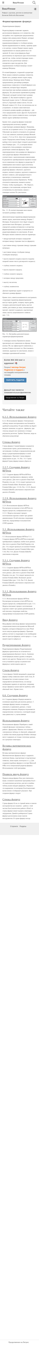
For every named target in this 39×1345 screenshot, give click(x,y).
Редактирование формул (16, 645)
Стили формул (10, 670)
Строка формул (11, 442)
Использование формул (15, 720)
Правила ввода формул (15, 774)
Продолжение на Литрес (15, 398)
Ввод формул (10, 619)
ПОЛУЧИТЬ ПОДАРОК (15, 380)
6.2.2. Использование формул (19, 416)
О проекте (14, 826)
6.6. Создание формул (15, 695)
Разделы (23, 826)
